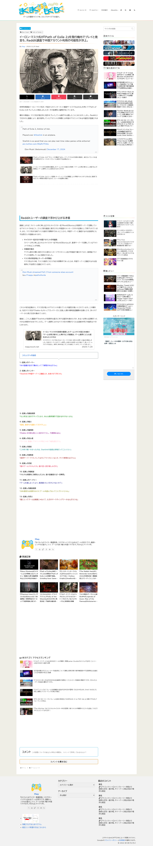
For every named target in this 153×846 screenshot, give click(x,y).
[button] (74, 97)
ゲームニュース (26, 28)
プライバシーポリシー (111, 840)
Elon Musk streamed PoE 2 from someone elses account (48, 272)
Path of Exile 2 (37, 32)
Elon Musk (25, 32)
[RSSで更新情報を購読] (53, 549)
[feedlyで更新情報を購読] (49, 549)
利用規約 (122, 840)
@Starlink (38, 135)
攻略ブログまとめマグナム (32, 824)
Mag (23, 46)
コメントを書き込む (58, 762)
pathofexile (40, 275)
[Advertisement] (40, 200)
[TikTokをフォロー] (43, 549)
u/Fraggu (29, 275)
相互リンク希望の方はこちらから (34, 827)
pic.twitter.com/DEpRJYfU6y (36, 144)
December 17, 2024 (56, 149)
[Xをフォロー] (36, 549)
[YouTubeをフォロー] (39, 549)
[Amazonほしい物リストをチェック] (46, 549)
